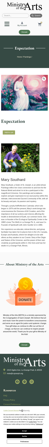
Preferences (24, 441)
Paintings (27, 57)
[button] (44, 79)
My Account (22, 25)
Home (19, 57)
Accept (24, 431)
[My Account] (22, 23)
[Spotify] (24, 381)
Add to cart (9, 132)
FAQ (5, 396)
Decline (24, 436)
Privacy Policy (9, 400)
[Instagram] (31, 381)
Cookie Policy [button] (33, 422)
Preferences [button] (39, 424)
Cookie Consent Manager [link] (11, 410)
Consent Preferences (12, 404)
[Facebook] (17, 381)
